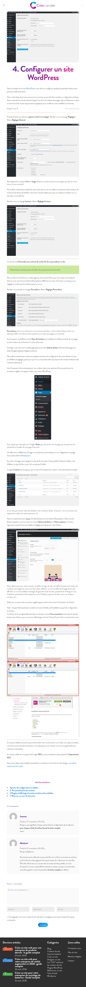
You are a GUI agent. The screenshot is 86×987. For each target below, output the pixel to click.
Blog (49, 948)
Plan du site (72, 952)
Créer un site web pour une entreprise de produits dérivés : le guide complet (28, 950)
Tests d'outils (52, 973)
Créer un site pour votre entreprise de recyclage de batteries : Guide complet (28, 975)
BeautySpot (26, 455)
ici (37, 513)
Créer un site (52, 956)
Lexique (71, 960)
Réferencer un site (54, 970)
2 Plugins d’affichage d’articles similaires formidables (31, 793)
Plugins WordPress (55, 967)
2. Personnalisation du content (22, 790)
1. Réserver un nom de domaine (22, 795)
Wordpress (51, 976)
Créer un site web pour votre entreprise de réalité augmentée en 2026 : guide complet (28, 962)
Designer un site (53, 959)
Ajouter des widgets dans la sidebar (24, 787)
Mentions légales (74, 956)
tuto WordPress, (29, 88)
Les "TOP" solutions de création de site (55, 964)
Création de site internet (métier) (54, 953)
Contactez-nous (74, 948)
